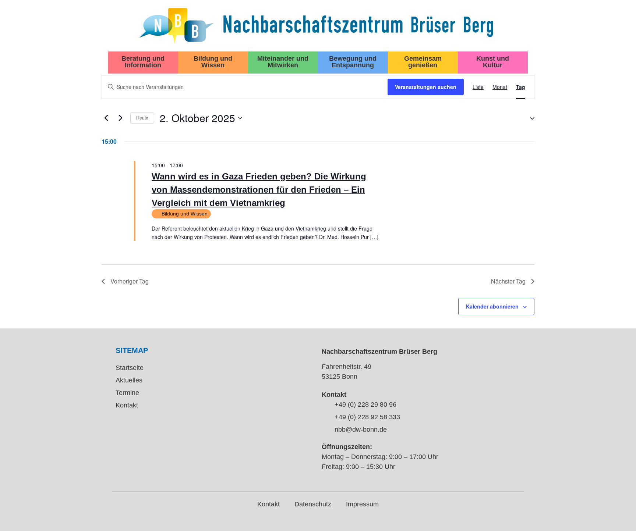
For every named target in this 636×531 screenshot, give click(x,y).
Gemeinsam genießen (423, 62)
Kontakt (127, 405)
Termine (127, 392)
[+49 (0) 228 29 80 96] (325, 405)
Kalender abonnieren (492, 306)
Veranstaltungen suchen (425, 86)
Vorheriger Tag (129, 281)
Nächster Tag (508, 281)
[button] (529, 118)
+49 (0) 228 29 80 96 (365, 404)
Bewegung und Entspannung (353, 62)
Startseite (130, 367)
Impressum (362, 504)
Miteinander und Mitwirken (282, 62)
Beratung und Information (143, 62)
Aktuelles (129, 380)
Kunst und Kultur (492, 62)
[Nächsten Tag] (120, 118)
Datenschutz (312, 504)
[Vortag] (106, 118)
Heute (142, 117)
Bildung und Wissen (213, 62)
